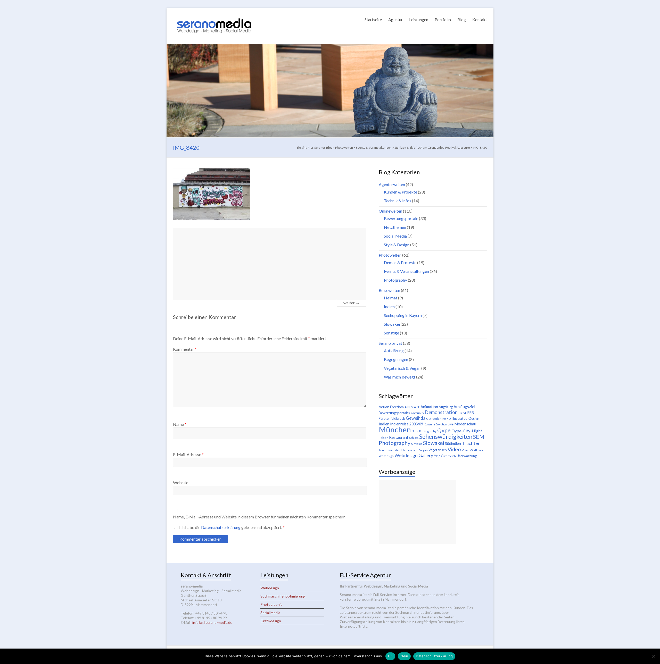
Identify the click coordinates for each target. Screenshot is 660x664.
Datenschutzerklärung (221, 527)
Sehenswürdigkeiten (445, 436)
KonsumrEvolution (435, 424)
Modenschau (465, 424)
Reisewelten (389, 290)
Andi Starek (412, 407)
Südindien (453, 443)
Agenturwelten (392, 184)
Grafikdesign (270, 621)
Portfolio (443, 19)
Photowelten (390, 255)
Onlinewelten (390, 210)
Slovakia (416, 444)
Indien (389, 306)
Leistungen (418, 19)
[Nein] (653, 656)
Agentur (395, 19)
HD (449, 418)
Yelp (437, 456)
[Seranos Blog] (214, 14)
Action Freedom (391, 407)
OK (390, 656)
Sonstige (391, 332)
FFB (470, 412)
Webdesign (386, 456)
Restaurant (398, 437)
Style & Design (396, 244)
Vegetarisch (437, 450)
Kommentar (185, 349)
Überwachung (467, 456)
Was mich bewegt (399, 376)
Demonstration (441, 412)
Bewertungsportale (401, 218)
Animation (429, 406)
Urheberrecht (409, 450)
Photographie (271, 604)
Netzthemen (395, 227)
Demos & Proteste (400, 262)
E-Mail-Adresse (188, 454)
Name (179, 424)
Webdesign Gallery (413, 455)
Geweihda (415, 418)
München (395, 429)
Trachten (471, 443)
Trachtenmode (389, 450)
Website (180, 482)
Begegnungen (396, 359)
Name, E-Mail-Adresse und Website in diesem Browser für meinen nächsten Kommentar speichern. (259, 516)
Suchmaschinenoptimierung (282, 596)
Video (454, 449)
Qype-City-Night (466, 430)
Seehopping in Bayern (403, 315)
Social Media (395, 235)
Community (416, 413)
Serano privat (390, 343)
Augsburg (446, 407)
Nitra (415, 431)
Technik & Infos (397, 200)
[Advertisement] (269, 264)
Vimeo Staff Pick (472, 450)
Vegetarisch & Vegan (402, 368)
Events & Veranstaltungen (406, 271)
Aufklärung (394, 350)
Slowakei (392, 324)
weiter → (351, 302)
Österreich (448, 456)
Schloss (413, 437)
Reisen (383, 437)
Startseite (373, 19)
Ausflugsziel (464, 406)
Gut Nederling (436, 418)
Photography (395, 280)
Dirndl (462, 413)
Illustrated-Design (465, 418)
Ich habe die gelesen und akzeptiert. (232, 527)
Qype (444, 430)
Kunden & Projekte (400, 191)
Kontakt (479, 19)
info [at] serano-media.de (212, 622)
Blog (461, 19)
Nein (404, 656)
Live (450, 424)
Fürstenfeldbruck (392, 418)
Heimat (390, 297)
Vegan (423, 450)
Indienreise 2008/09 (406, 424)
